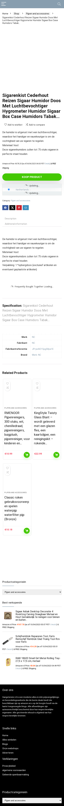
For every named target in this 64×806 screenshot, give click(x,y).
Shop (16, 13)
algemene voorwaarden (14, 770)
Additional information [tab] (16, 224)
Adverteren (8, 753)
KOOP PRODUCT (32, 177)
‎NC (33, 337)
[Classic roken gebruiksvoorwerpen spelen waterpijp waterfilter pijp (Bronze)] (17, 479)
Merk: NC (36, 355)
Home (5, 13)
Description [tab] (10, 218)
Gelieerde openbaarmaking (15, 774)
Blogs (5, 744)
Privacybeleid (9, 766)
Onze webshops (10, 748)
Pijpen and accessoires (37, 13)
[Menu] (3, 4)
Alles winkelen (9, 739)
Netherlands (22, 189)
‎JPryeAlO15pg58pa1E (43, 349)
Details (47, 164)
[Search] (59, 4)
